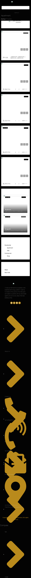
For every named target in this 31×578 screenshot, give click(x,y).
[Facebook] (11, 303)
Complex (5, 181)
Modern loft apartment (9, 118)
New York (7, 272)
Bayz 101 (5, 54)
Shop (8, 256)
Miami (6, 270)
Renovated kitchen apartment (11, 86)
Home (4, 12)
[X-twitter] (19, 303)
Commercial (8, 253)
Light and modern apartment (11, 149)
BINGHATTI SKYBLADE (9, 25)
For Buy (26, 65)
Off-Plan (26, 33)
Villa (8, 250)
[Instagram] (14, 303)
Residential (9, 12)
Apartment (10, 248)
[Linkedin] (17, 303)
